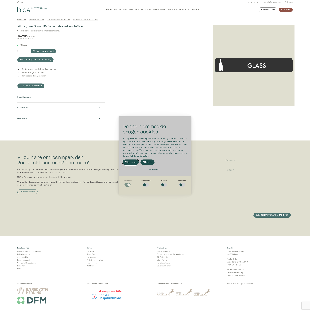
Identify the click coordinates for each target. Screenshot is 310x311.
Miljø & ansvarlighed (177, 10)
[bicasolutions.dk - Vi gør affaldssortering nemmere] (35, 9)
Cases (148, 10)
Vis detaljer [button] (153, 169)
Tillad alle (147, 162)
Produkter (128, 10)
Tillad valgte (130, 162)
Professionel (193, 10)
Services (139, 10)
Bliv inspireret (159, 10)
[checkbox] (128, 183)
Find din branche (114, 10)
